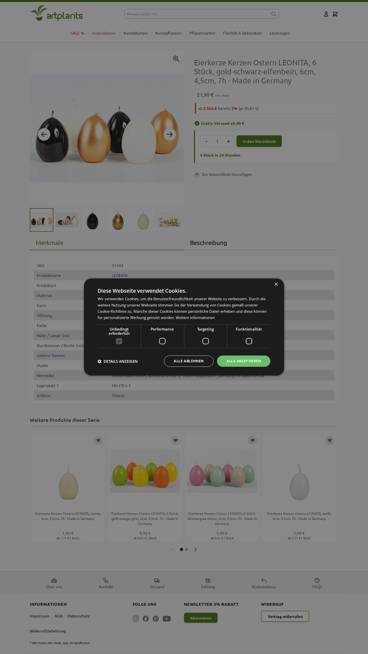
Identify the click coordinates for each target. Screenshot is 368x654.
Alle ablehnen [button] (189, 361)
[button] (118, 361)
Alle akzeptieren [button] (244, 361)
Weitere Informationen (195, 317)
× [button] (276, 284)
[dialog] (184, 327)
